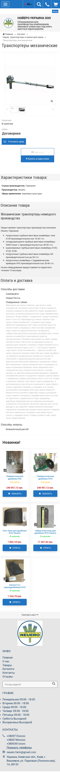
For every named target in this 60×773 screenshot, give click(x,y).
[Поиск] (53, 684)
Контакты (8, 672)
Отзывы (7, 676)
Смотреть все (29, 614)
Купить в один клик (38, 158)
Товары (7, 665)
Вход (55, 11)
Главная (7, 657)
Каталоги (8, 668)
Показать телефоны (19, 747)
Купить (15, 548)
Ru (29, 4)
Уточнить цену (15, 141)
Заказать (16, 493)
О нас (6, 661)
